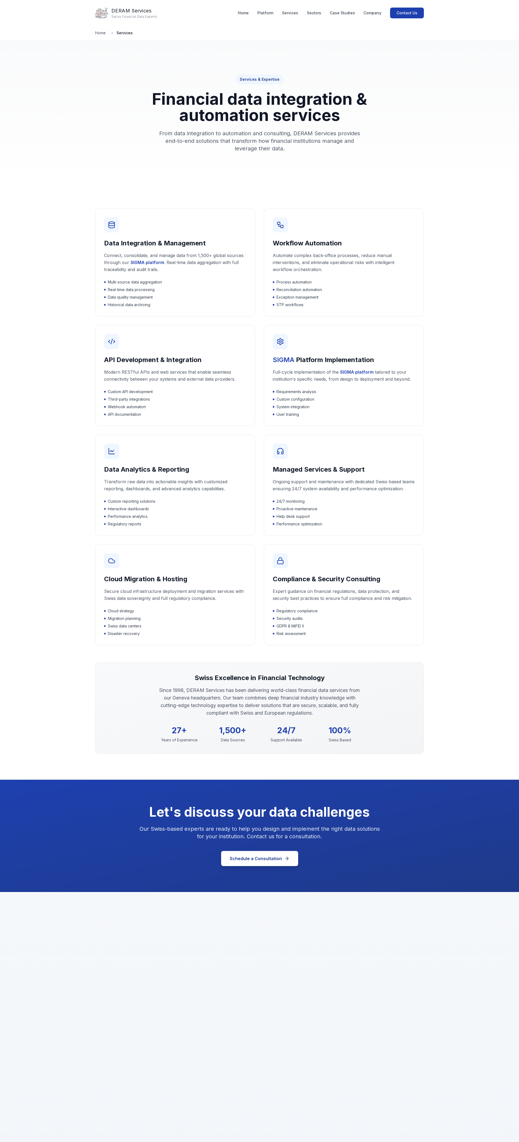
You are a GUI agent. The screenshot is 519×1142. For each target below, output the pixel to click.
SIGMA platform (147, 262)
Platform (265, 13)
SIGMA (283, 360)
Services (290, 13)
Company (372, 13)
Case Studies (342, 13)
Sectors (314, 13)
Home (243, 13)
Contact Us (407, 13)
